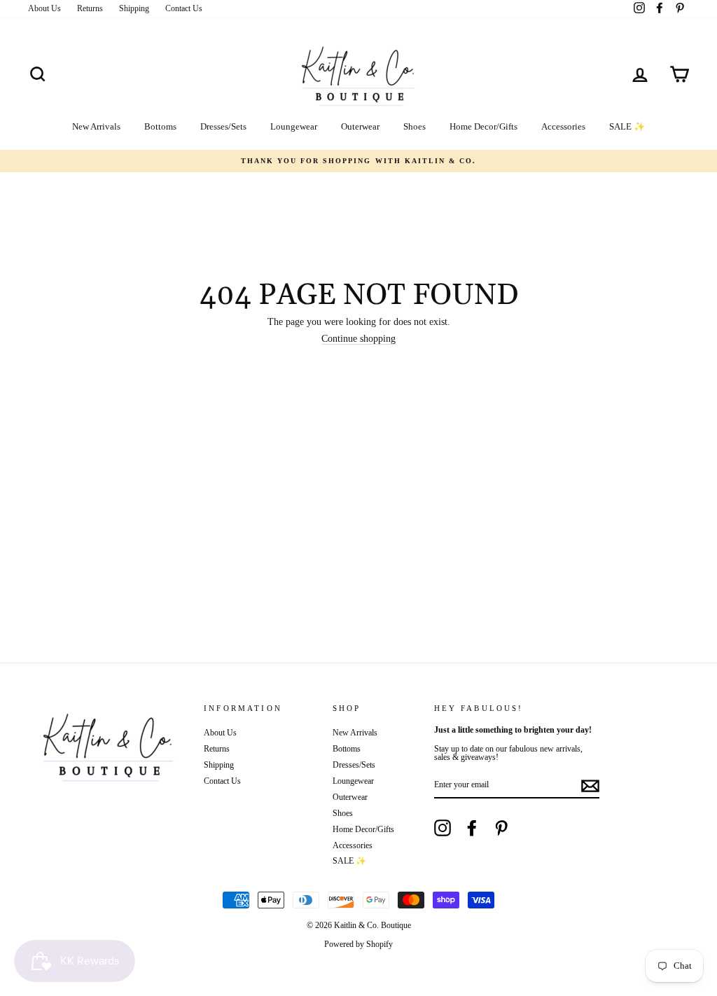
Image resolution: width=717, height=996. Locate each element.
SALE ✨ (627, 126)
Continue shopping (358, 339)
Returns (90, 8)
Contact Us (183, 8)
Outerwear (360, 126)
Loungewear (293, 126)
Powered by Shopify (358, 944)
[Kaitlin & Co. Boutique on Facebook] (472, 827)
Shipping (134, 8)
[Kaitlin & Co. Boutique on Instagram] (442, 827)
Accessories (563, 126)
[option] (358, 161)
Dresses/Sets (223, 126)
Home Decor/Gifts (483, 126)
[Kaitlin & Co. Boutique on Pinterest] (501, 827)
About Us (44, 8)
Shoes (414, 126)
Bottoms (160, 126)
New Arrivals (96, 126)
